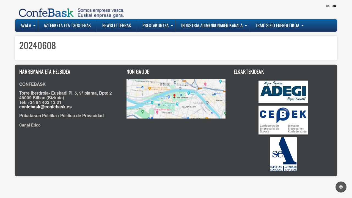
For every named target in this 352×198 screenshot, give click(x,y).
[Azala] (70, 9)
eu (334, 6)
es (327, 6)
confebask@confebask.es (45, 107)
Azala (26, 25)
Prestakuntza (155, 25)
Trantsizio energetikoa (277, 25)
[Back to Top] (341, 187)
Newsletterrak (116, 25)
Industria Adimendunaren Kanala (212, 25)
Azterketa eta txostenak (67, 25)
